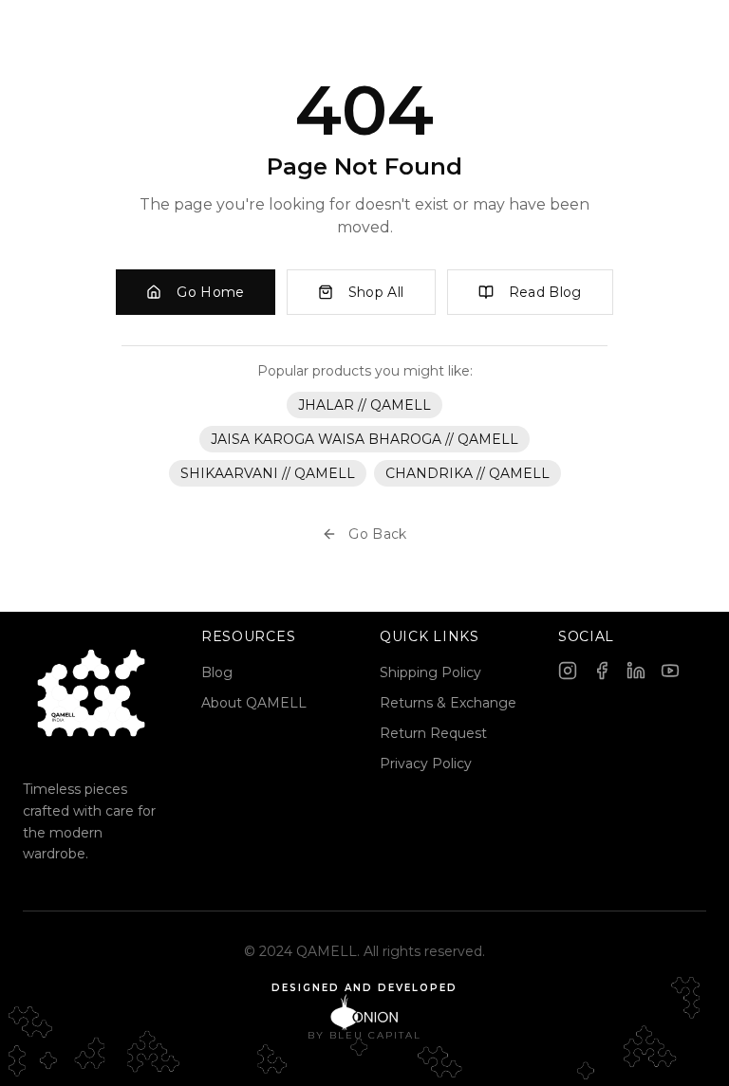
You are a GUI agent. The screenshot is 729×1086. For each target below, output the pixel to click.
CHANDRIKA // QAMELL (467, 473)
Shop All (376, 292)
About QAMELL (254, 702)
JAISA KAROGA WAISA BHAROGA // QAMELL (364, 439)
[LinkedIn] (635, 670)
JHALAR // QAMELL (364, 405)
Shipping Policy (430, 672)
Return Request (433, 733)
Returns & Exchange (448, 702)
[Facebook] (601, 670)
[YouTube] (670, 670)
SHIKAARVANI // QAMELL (267, 473)
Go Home (210, 292)
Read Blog (545, 292)
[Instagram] (567, 670)
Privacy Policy (426, 763)
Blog (217, 672)
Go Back (377, 534)
